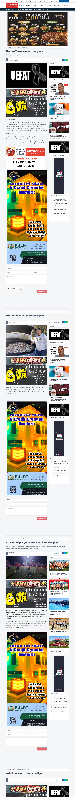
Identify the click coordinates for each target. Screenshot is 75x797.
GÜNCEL (23, 5)
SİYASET (41, 5)
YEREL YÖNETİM (35, 5)
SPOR (64, 5)
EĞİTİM (46, 5)
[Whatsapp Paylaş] (67, 60)
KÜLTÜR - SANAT (53, 5)
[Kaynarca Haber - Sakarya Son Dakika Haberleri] (12, 5)
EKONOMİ (28, 5)
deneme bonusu (10, 630)
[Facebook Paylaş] (63, 60)
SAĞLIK (59, 5)
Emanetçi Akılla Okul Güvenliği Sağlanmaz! (28, 9)
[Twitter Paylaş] (65, 60)
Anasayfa (9, 47)
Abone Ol (50, 59)
